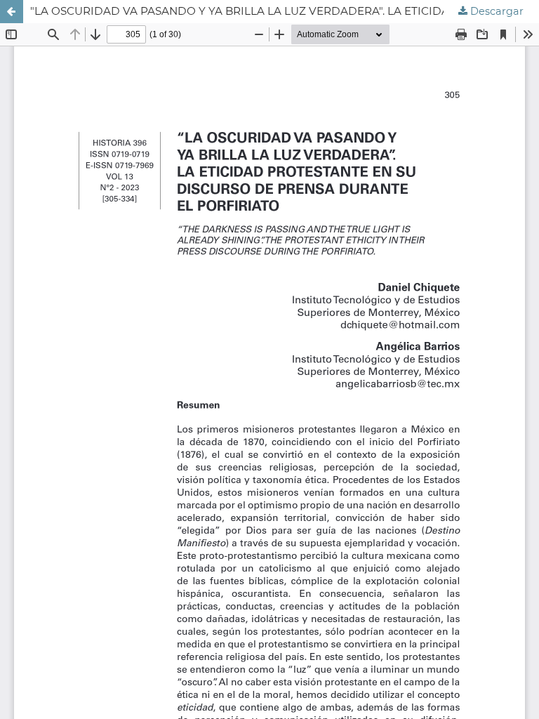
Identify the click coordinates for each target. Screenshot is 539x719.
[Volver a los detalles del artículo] (11, 11)
